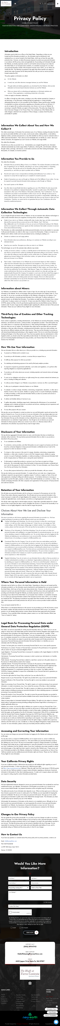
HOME (24, 23)
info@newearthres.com (11, 841)
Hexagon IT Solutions (22, 1024)
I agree (14, 927)
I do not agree (24, 927)
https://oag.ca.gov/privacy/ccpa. (12, 768)
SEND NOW (30, 932)
